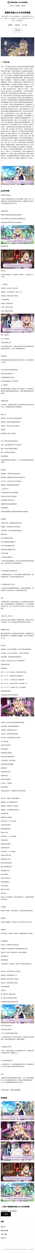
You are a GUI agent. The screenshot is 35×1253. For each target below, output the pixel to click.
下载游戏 (6, 1214)
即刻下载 (23, 5)
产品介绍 (12, 5)
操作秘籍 (17, 5)
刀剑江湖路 (4, 1234)
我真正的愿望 (4, 1230)
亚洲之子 (3, 1227)
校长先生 (3, 1238)
